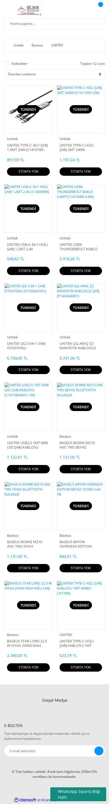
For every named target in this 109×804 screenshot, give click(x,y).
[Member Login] (85, 10)
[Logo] (28, 9)
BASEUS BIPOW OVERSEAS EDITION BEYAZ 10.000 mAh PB (77, 544)
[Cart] (100, 10)
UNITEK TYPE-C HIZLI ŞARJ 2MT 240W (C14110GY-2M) (77, 147)
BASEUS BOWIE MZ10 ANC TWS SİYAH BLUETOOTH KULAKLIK (26, 544)
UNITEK (66, 634)
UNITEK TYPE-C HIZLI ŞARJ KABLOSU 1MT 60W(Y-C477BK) (77, 643)
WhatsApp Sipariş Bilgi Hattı (79, 794)
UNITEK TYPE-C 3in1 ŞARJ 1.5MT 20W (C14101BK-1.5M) (27, 147)
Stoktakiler (19, 63)
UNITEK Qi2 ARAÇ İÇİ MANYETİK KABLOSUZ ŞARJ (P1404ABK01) (78, 345)
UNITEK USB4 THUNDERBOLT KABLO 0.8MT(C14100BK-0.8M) (79, 246)
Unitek (12, 138)
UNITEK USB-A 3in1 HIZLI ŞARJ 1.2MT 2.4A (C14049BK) (27, 246)
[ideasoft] (25, 800)
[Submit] (98, 750)
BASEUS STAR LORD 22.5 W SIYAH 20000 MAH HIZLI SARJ (27, 643)
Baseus (65, 436)
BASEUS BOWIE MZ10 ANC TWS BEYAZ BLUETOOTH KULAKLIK (79, 445)
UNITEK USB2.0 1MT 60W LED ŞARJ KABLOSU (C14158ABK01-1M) (27, 445)
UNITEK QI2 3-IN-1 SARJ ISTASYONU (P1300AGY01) (26, 345)
